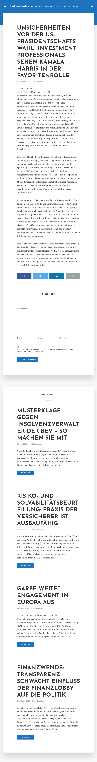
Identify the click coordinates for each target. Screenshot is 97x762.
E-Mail (40, 338)
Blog (50, 6)
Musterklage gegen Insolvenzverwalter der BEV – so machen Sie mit (48, 424)
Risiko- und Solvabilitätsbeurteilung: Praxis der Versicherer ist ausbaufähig (48, 510)
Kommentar (22, 309)
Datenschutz (83, 6)
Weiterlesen (25, 473)
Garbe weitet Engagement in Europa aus (42, 595)
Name (19, 338)
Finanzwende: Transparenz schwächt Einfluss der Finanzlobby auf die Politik (48, 681)
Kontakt (59, 6)
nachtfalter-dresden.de (18, 6)
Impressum (70, 6)
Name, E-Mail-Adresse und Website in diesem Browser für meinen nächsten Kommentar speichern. (45, 350)
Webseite (62, 338)
